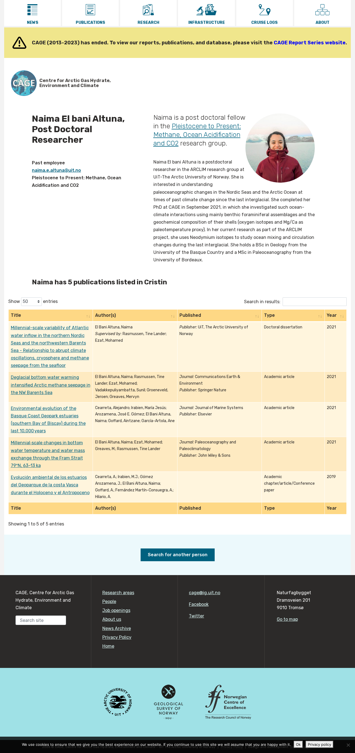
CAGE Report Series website (310, 43)
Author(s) (105, 315)
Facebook (199, 604)
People (109, 601)
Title (16, 315)
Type (269, 315)
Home (108, 646)
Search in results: (262, 301)
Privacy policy (319, 744)
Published (190, 315)
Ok (298, 744)
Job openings (116, 610)
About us (111, 619)
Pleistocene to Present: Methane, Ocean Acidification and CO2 (197, 134)
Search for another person (177, 554)
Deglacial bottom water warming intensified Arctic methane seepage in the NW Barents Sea (50, 385)
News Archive (116, 628)
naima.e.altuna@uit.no (56, 170)
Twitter (196, 616)
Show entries (33, 301)
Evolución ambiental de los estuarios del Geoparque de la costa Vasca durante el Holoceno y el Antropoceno (50, 485)
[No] (348, 745)
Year (332, 315)
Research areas (118, 592)
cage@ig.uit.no (204, 592)
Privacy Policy (116, 637)
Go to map (287, 619)
